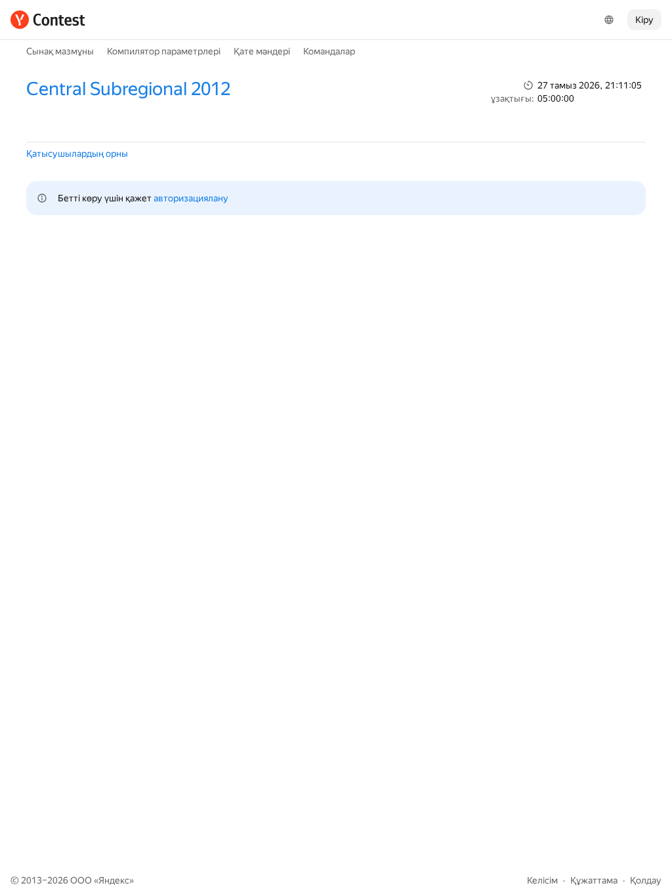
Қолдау (646, 880)
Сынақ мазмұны (60, 51)
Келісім (542, 880)
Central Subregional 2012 (128, 89)
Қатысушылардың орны (77, 153)
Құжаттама (594, 880)
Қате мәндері (262, 51)
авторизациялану (191, 198)
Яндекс (113, 880)
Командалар (329, 51)
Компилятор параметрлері (163, 51)
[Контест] (47, 19)
